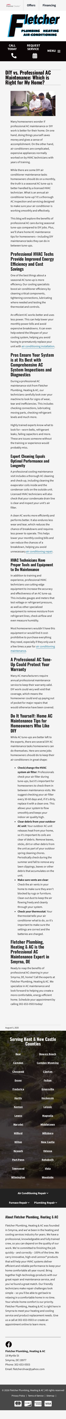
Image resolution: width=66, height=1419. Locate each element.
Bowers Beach (47, 1054)
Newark (18, 1151)
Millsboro (47, 1133)
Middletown (47, 1124)
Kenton (18, 1107)
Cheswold (18, 1072)
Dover (18, 1080)
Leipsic (47, 1107)
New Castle (48, 1142)
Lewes (18, 1116)
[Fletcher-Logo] (33, 16)
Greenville (48, 1089)
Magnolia (47, 1116)
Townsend (18, 1168)
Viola (48, 1168)
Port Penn (18, 1160)
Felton (48, 1080)
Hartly (18, 1098)
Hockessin (48, 1098)
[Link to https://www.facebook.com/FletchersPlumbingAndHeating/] (8, 1344)
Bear (18, 1054)
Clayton (47, 1072)
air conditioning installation (38, 346)
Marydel (18, 1124)
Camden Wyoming (48, 1063)
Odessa (47, 1151)
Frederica (18, 1089)
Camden (18, 1063)
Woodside (48, 1177)
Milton (18, 1142)
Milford (18, 1133)
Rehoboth (48, 1160)
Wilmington (18, 1177)
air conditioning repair (39, 551)
